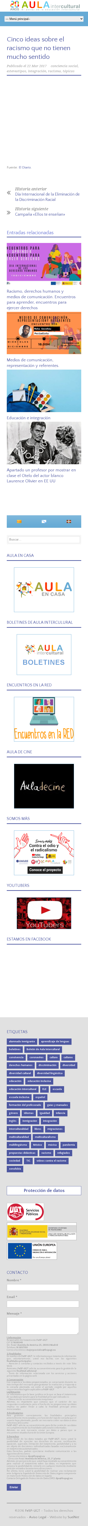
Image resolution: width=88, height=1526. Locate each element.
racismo (54, 71)
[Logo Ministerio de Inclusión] (42, 1239)
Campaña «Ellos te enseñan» (40, 214)
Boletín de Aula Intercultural (43, 1049)
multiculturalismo (45, 1137)
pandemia (69, 1144)
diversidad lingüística (50, 1073)
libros (38, 1129)
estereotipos (16, 71)
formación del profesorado (25, 1105)
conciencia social (64, 66)
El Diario (25, 167)
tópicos (68, 71)
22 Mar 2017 (36, 66)
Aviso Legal (37, 1517)
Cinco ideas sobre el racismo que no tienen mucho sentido (38, 48)
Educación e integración (29, 418)
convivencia (16, 1057)
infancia (60, 1113)
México (37, 1144)
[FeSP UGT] (25, 1220)
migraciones (55, 1129)
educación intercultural (22, 1089)
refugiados (63, 1152)
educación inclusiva (39, 1081)
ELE (44, 1089)
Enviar (14, 1487)
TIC (28, 1160)
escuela (57, 1089)
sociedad (14, 1160)
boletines (15, 1049)
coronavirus (37, 1057)
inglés (12, 1120)
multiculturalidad (19, 1137)
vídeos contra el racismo (51, 1160)
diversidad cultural (20, 1073)
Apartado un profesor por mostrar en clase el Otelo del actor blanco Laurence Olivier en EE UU (41, 475)
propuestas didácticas (22, 1152)
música (52, 1144)
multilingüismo (18, 1144)
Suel (73, 1517)
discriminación (47, 1065)
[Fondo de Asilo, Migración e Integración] (32, 1259)
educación (15, 1081)
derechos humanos (20, 1065)
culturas (68, 1057)
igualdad (45, 1113)
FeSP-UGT (32, 1511)
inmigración (30, 1120)
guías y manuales (57, 1105)
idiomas (29, 1113)
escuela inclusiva (19, 1097)
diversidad (69, 1065)
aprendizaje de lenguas (55, 1041)
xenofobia (15, 1168)
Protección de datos (44, 1190)
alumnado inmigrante (22, 1041)
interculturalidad (18, 1129)
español (40, 1097)
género (13, 1113)
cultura (54, 1057)
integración (37, 71)
